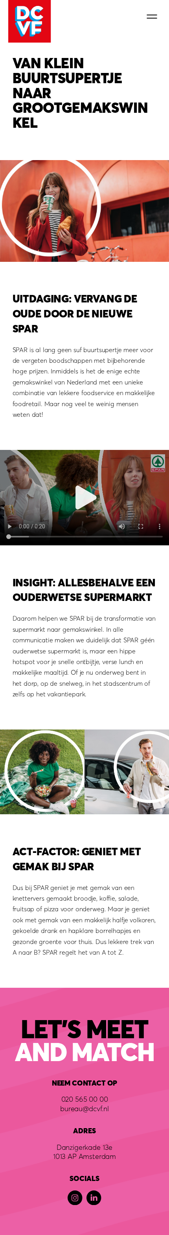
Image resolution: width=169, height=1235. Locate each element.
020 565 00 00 (84, 1099)
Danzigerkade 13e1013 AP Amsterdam (84, 1152)
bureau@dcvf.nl (84, 1108)
